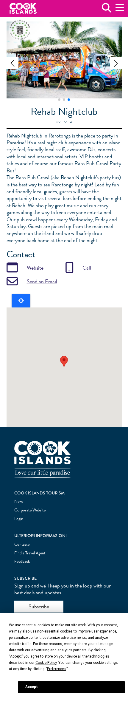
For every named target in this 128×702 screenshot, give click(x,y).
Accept (31, 687)
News (18, 501)
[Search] (106, 10)
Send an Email (42, 281)
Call (86, 268)
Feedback (22, 561)
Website (35, 268)
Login (18, 519)
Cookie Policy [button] (46, 663)
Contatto (22, 544)
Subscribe (39, 606)
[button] (12, 63)
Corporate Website (30, 510)
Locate (21, 300)
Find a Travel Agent (30, 553)
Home (23, 8)
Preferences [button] (56, 669)
